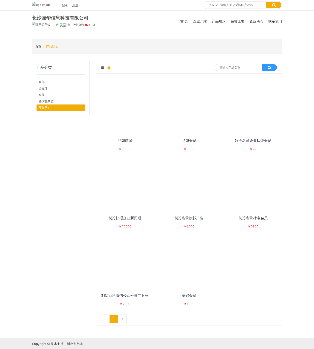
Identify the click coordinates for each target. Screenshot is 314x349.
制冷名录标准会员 (253, 218)
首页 (38, 46)
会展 (42, 95)
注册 (75, 5)
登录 (65, 5)
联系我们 (275, 21)
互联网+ (44, 107)
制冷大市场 (75, 344)
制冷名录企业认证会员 (253, 141)
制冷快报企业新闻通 (125, 218)
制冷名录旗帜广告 (189, 218)
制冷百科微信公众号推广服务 (124, 296)
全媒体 (43, 88)
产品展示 (219, 21)
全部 (42, 82)
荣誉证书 (237, 21)
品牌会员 (189, 141)
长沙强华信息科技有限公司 (60, 18)
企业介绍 (200, 21)
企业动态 (256, 21)
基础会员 (189, 296)
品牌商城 (125, 141)
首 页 (184, 21)
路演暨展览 (46, 101)
